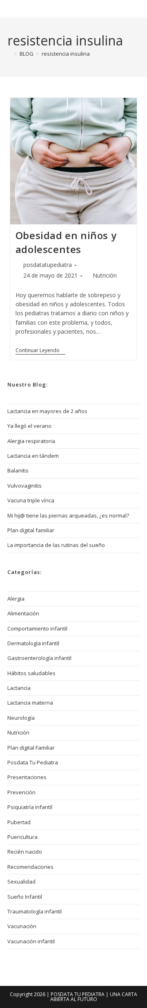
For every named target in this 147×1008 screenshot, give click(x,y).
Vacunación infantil (31, 941)
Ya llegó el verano (29, 425)
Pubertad (19, 822)
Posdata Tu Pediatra (53, 9)
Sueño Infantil (24, 896)
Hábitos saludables (31, 673)
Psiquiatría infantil (29, 807)
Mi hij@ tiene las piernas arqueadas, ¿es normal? (68, 515)
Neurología (21, 717)
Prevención (21, 792)
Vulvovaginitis (24, 485)
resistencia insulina (66, 53)
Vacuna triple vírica (30, 500)
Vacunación (21, 926)
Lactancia (19, 688)
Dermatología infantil (33, 643)
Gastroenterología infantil (39, 658)
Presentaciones (27, 777)
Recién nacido (24, 851)
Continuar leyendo (40, 351)
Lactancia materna (30, 702)
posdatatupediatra (47, 265)
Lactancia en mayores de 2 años (47, 411)
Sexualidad (21, 881)
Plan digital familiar (30, 530)
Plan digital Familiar (31, 747)
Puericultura (22, 837)
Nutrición (105, 275)
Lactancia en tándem (33, 455)
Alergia (15, 598)
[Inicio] (9, 53)
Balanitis (18, 470)
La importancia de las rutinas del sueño (56, 545)
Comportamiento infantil (37, 628)
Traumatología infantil (34, 911)
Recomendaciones (30, 866)
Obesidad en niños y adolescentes (66, 242)
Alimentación (23, 613)
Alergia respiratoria (31, 441)
